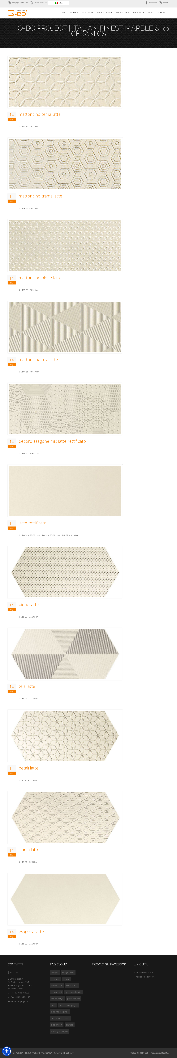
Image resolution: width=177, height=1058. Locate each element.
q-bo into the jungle (60, 1011)
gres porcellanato (73, 992)
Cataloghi (138, 12)
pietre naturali (73, 998)
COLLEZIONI (87, 12)
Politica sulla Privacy (144, 976)
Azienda (74, 12)
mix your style (57, 998)
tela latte (27, 686)
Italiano (60, 3)
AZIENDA (19, 1053)
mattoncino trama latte (40, 196)
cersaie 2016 (72, 985)
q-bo (53, 1005)
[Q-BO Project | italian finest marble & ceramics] (17, 13)
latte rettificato (32, 523)
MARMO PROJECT (32, 1053)
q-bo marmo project (60, 1018)
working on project (59, 1031)
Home (63, 12)
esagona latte (31, 931)
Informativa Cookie (144, 972)
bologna (54, 972)
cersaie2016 (56, 992)
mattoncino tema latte (40, 114)
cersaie (66, 979)
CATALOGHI (59, 1053)
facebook (153, 2)
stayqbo (69, 1024)
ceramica (55, 979)
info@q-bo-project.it (19, 1001)
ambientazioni (104, 12)
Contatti (162, 12)
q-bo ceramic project (68, 1005)
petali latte (28, 768)
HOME (11, 1053)
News (150, 12)
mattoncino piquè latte (40, 278)
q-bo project (56, 1024)
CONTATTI (70, 1053)
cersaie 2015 (56, 985)
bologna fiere (68, 972)
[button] (7, 1051)
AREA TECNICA (122, 12)
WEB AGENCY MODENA (160, 1053)
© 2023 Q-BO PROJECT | (139, 1053)
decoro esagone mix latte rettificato (52, 441)
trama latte (29, 850)
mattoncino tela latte (38, 359)
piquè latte (29, 604)
